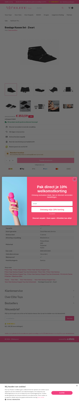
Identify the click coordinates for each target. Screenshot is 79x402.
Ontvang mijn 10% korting (52, 210)
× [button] (77, 385)
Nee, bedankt (52, 213)
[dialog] (39, 393)
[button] (27, 399)
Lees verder (41, 397)
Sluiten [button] (62, 393)
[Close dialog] (74, 179)
